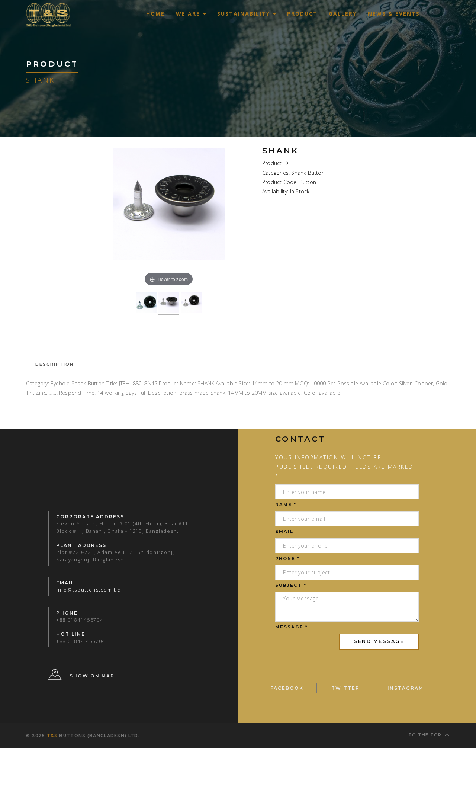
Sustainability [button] (244, 13)
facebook (286, 688)
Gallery (343, 13)
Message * (291, 626)
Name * (285, 504)
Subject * (290, 585)
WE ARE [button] (189, 13)
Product (302, 13)
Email (284, 531)
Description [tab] (54, 364)
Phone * (287, 558)
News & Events (394, 13)
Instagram (405, 688)
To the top (425, 734)
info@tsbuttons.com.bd (88, 590)
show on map (92, 676)
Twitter (345, 688)
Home (155, 13)
